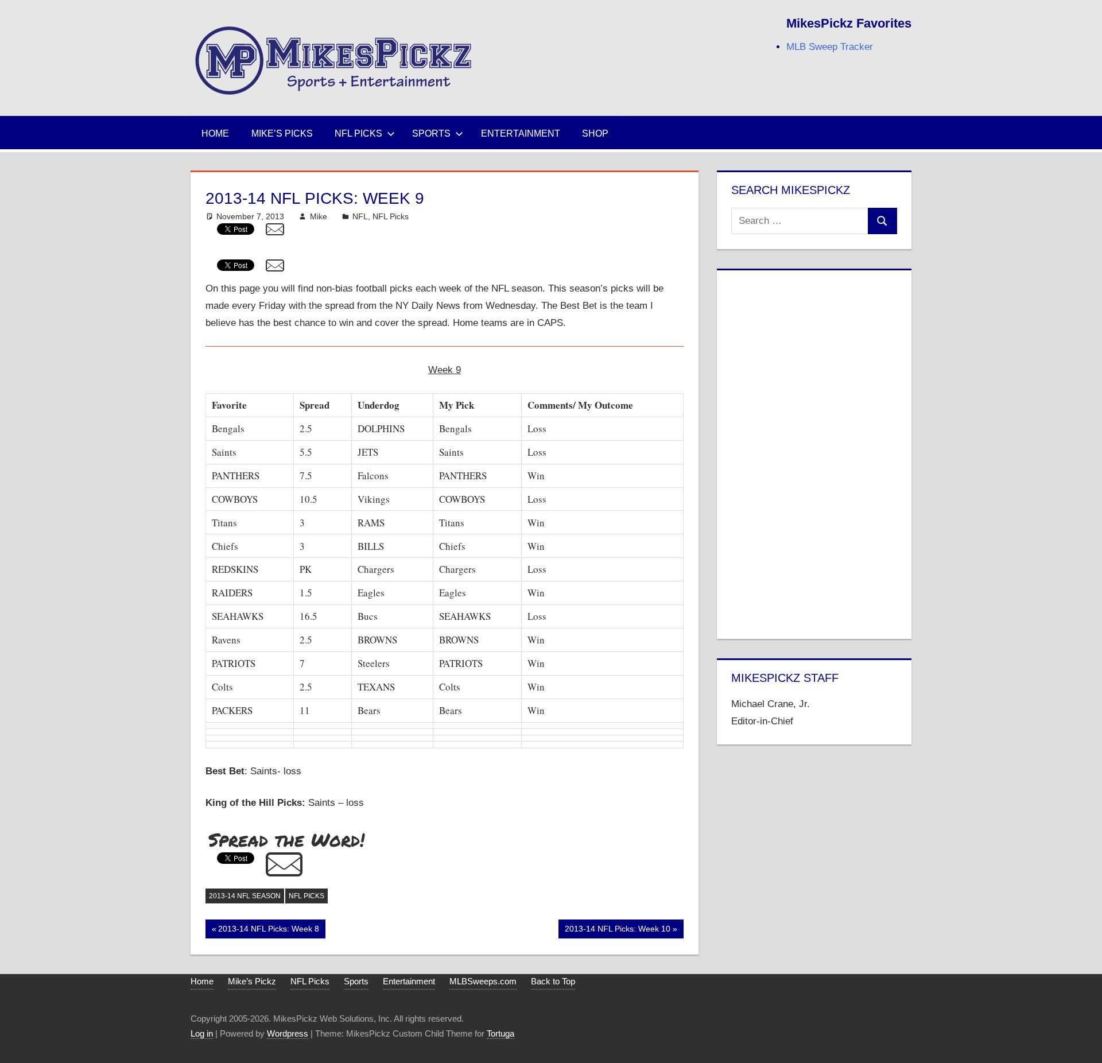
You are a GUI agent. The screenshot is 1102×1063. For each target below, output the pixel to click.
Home (215, 133)
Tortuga (500, 1033)
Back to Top (553, 981)
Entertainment (520, 133)
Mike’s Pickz (252, 981)
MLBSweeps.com (483, 981)
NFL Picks (358, 133)
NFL (360, 216)
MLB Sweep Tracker (829, 46)
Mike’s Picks (282, 133)
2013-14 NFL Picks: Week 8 (268, 931)
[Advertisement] (814, 452)
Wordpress (287, 1033)
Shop (595, 133)
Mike (318, 216)
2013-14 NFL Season (245, 896)
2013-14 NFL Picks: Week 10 (617, 931)
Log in (202, 1033)
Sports (431, 133)
